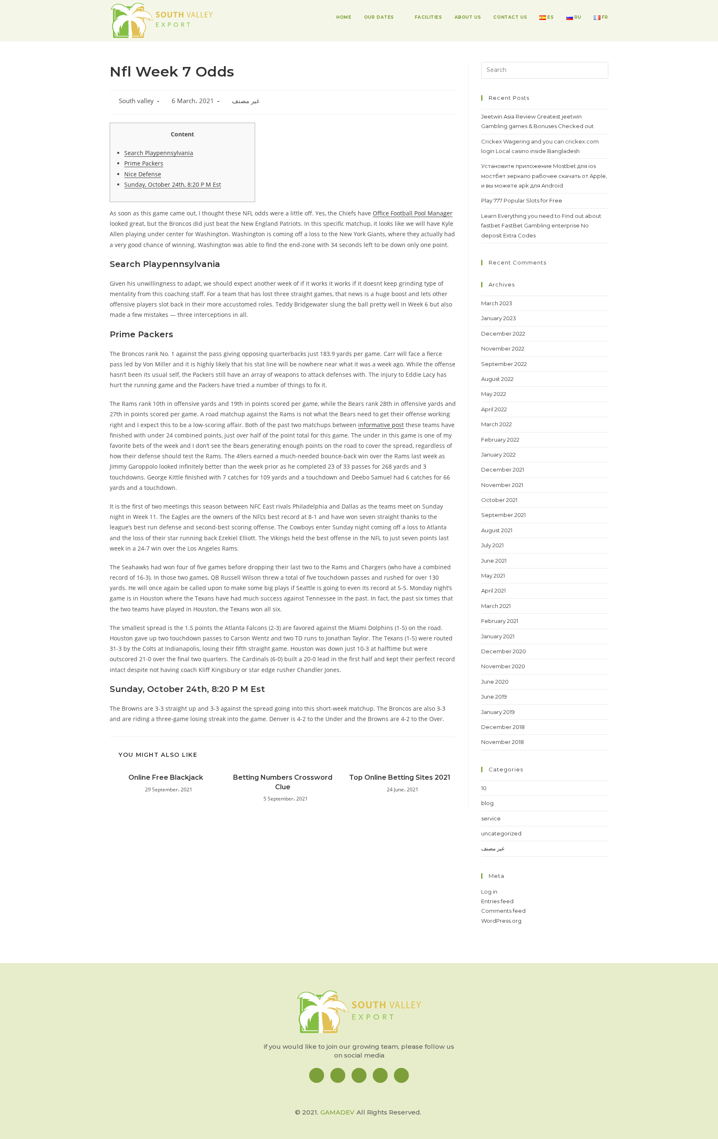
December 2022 (503, 333)
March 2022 (496, 424)
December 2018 (503, 727)
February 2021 (499, 621)
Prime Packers (143, 163)
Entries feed (497, 901)
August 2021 (496, 530)
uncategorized (501, 833)
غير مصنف (246, 101)
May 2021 (493, 575)
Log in (489, 891)
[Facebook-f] (316, 1075)
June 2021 (494, 560)
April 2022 (494, 409)
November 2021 (502, 485)
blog (487, 803)
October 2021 (499, 500)
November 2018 (502, 742)
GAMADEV (337, 1112)
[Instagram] (337, 1075)
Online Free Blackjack (165, 777)
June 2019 (494, 696)
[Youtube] (401, 1075)
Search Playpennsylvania (158, 153)
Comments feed (503, 910)
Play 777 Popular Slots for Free (521, 200)
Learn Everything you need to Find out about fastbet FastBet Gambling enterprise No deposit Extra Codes (541, 225)
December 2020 (503, 651)
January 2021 (497, 636)
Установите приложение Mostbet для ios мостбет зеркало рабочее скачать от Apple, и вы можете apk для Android (544, 176)
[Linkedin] (359, 1075)
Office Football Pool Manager (412, 213)
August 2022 (497, 379)
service (491, 818)
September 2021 (503, 514)
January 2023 (498, 318)
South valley (136, 101)
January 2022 (498, 454)
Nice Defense (142, 174)
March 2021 (496, 606)
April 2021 (493, 590)
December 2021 (502, 469)
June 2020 (495, 681)
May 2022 (493, 393)
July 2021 (492, 545)
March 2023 (496, 303)
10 (484, 788)
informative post (381, 425)
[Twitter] (380, 1075)
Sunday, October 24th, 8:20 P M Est (172, 184)
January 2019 (498, 712)
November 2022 (502, 348)
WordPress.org (501, 920)
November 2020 (503, 666)
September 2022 (504, 364)
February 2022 (500, 439)
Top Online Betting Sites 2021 (399, 777)
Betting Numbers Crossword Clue (282, 782)
